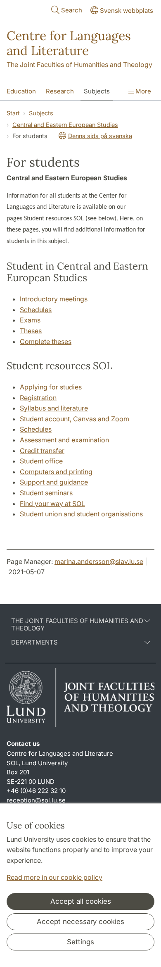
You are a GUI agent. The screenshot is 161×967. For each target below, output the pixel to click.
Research (60, 91)
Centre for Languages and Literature (69, 43)
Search (71, 10)
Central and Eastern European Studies (65, 124)
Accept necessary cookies (80, 921)
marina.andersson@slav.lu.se (98, 561)
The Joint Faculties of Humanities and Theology (79, 64)
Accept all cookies (80, 901)
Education (21, 91)
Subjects (97, 91)
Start (13, 113)
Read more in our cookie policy (54, 877)
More (142, 91)
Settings (80, 942)
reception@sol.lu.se (36, 800)
